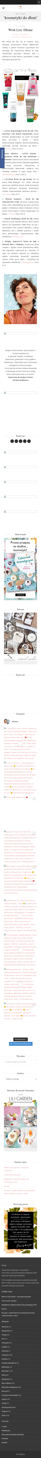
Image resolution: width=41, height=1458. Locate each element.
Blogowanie (6, 1331)
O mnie (4, 1426)
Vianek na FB (17, 236)
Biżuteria (5, 1327)
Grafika (4, 1347)
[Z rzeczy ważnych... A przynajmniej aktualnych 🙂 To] (20, 778)
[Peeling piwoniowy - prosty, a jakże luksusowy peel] (20, 984)
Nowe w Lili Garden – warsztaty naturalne (16, 1297)
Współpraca (6, 1430)
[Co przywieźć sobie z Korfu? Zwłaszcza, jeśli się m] (20, 743)
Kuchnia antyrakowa (9, 1363)
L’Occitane (6, 194)
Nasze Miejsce (7, 1383)
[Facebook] (17, 2)
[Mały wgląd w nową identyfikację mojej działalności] (20, 881)
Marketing (5, 1367)
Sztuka (4, 1403)
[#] (20, 441)
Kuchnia (4, 1359)
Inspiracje (5, 1355)
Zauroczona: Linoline (12, 1175)
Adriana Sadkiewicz (20, 34)
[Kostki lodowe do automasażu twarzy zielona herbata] (20, 915)
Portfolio (5, 1438)
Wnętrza (5, 1411)
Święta (4, 1399)
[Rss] (24, 2)
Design (4, 1335)
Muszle (7, 1186)
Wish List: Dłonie (20, 29)
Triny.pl (11, 214)
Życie (3, 1415)
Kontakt (4, 1442)
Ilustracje (5, 1351)
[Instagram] (20, 2)
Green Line (6, 149)
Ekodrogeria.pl (28, 262)
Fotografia (5, 1343)
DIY (3, 1339)
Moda (4, 1375)
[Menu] (3, 8)
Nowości (5, 1391)
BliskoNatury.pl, (8, 174)
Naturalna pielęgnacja (21, 37)
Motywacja (5, 1379)
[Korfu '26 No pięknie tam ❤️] (20, 812)
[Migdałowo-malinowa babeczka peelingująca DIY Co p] (20, 847)
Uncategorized (7, 1407)
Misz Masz (5, 1371)
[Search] (39, 2)
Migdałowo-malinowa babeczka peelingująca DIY (19, 1305)
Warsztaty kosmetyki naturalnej (13, 1434)
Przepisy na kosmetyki (10, 1395)
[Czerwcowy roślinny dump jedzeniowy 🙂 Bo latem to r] (20, 1019)
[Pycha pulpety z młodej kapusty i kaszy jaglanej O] (20, 950)
